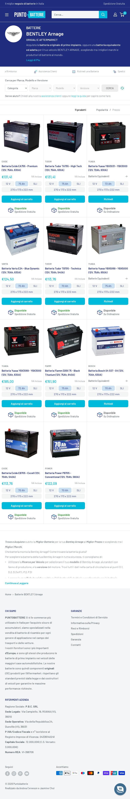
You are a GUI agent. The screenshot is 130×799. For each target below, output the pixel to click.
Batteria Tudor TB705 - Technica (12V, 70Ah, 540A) (63, 270)
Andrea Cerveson (28, 788)
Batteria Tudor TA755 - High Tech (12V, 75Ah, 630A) (63, 168)
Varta (5, 263)
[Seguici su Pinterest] (20, 773)
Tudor (48, 161)
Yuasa (91, 161)
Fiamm (48, 366)
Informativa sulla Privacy (85, 622)
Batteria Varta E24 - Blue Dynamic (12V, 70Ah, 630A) (20, 270)
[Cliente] (115, 14)
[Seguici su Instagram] (14, 773)
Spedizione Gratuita (114, 3)
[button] (120, 789)
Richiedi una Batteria (87, 71)
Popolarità (102, 109)
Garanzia (76, 639)
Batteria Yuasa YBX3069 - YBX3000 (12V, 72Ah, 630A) (21, 372)
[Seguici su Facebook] (7, 773)
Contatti (76, 644)
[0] (122, 15)
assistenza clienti (51, 95)
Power (48, 468)
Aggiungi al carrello (21, 199)
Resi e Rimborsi (80, 628)
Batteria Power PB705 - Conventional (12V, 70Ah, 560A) (62, 474)
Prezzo (116, 109)
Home (8, 594)
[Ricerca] (103, 14)
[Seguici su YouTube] (26, 773)
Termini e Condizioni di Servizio (89, 617)
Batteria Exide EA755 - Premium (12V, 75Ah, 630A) (19, 168)
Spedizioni (77, 633)
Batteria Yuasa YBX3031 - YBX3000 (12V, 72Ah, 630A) (107, 168)
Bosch (91, 366)
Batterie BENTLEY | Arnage (29, 594)
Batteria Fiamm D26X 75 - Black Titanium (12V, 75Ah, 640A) (62, 372)
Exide (5, 161)
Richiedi (108, 199)
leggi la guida (78, 95)
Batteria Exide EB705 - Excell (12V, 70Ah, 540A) (21, 474)
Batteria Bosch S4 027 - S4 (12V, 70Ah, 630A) (106, 372)
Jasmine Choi (47, 788)
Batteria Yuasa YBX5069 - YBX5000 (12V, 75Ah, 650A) (108, 270)
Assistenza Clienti (47, 71)
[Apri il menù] (6, 14)
